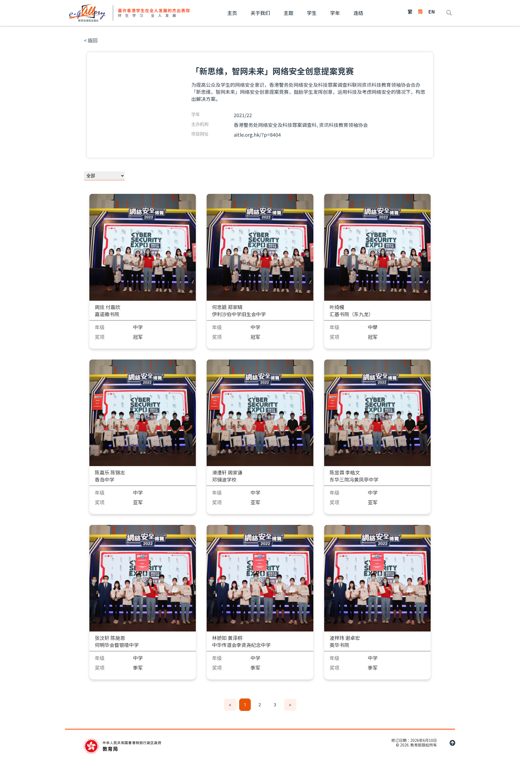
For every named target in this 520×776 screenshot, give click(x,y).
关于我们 (260, 12)
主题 (288, 12)
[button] (91, 40)
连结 (358, 12)
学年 (335, 12)
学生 (312, 12)
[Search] (449, 12)
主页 (232, 12)
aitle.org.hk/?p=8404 (257, 134)
